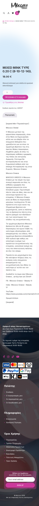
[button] (13, 102)
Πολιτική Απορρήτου (14, 457)
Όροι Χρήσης (11, 461)
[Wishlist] (13, 13)
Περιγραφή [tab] (9, 115)
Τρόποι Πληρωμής (13, 443)
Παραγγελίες (11, 440)
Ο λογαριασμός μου (14, 396)
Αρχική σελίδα (9, 21)
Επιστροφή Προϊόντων (15, 450)
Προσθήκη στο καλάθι (15, 97)
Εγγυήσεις (10, 454)
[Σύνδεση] (8, 13)
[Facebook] (4, 357)
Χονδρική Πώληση (13, 422)
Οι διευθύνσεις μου (14, 403)
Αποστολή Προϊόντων (15, 447)
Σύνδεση (9, 392)
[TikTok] (13, 357)
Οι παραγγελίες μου (14, 399)
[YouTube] (18, 357)
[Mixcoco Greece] (19, 6)
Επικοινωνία (11, 419)
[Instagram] (8, 357)
